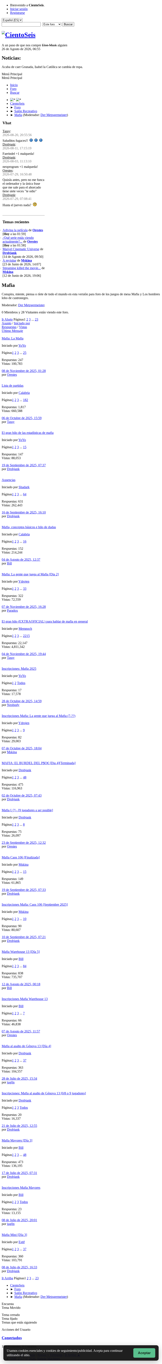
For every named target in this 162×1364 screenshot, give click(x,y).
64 (24, 494)
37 (24, 1060)
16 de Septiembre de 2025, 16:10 (24, 512)
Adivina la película (15, 230)
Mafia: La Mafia (12, 338)
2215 (26, 636)
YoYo (22, 345)
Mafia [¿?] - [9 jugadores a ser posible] (27, 810)
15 (24, 447)
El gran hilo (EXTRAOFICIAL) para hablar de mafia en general (45, 621)
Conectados (12, 1338)
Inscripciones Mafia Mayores (21, 1187)
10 (24, 919)
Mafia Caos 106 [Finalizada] (21, 857)
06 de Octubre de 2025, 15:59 (22, 418)
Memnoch (25, 628)
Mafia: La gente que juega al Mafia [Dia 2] (30, 574)
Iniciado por (22, 323)
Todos (21, 683)
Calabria (24, 392)
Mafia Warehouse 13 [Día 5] (21, 951)
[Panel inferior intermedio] (18, 100)
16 (24, 541)
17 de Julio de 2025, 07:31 (19, 1173)
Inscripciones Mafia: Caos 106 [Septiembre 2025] (35, 904)
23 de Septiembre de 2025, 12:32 (24, 842)
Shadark (24, 487)
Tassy (6, 131)
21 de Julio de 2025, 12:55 (19, 1125)
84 (24, 966)
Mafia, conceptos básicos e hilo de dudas (29, 527)
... (33, 319)
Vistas (23, 327)
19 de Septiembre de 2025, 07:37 (24, 465)
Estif (22, 1242)
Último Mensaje (12, 331)
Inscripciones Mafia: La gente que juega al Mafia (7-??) (38, 716)
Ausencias (8, 480)
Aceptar (144, 1353)
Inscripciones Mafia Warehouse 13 (25, 999)
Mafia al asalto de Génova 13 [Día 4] (26, 1046)
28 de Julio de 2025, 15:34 (19, 1078)
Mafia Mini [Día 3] (14, 1235)
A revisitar (9, 260)
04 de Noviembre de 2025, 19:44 (24, 654)
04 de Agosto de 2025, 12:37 (21, 559)
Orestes (7, 170)
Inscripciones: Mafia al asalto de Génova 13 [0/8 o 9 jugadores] (44, 1093)
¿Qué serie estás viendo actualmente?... (18, 239)
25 (24, 352)
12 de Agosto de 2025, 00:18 (21, 984)
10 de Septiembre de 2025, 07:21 (24, 937)
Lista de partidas (12, 385)
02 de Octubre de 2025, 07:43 (22, 795)
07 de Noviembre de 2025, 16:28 (24, 606)
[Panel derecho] (13, 100)
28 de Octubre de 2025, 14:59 (22, 701)
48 (24, 777)
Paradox (12, 610)
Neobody (13, 705)
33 (24, 588)
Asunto (6, 323)
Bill (9, 563)
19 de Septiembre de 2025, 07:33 (24, 890)
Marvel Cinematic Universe (21, 249)
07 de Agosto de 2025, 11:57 (21, 1031)
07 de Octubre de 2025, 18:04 (22, 748)
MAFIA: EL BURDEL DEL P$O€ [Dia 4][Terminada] (39, 763)
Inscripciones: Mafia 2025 (19, 668)
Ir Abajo (7, 319)
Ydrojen (23, 581)
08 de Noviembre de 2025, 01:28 (24, 371)
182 (25, 400)
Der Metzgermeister (53, 115)
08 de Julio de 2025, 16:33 (19, 1267)
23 (36, 319)
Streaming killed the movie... (22, 268)
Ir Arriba (7, 1278)
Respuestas (9, 327)
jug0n (11, 1082)
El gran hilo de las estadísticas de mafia (28, 433)
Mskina (26, 260)
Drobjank (9, 144)
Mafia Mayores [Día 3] (17, 1140)
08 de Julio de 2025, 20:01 (19, 1220)
